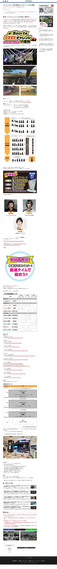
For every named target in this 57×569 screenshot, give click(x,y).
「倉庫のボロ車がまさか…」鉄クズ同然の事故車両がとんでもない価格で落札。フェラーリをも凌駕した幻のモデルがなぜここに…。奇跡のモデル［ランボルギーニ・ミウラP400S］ (17, 491)
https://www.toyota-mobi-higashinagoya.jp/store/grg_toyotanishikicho (23, 355)
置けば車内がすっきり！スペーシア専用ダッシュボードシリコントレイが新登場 (15, 520)
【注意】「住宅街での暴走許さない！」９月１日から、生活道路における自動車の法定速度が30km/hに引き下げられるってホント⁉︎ (46, 35)
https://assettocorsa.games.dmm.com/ (22, 107)
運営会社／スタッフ (31, 560)
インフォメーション (37, 560)
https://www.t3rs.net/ (27, 102)
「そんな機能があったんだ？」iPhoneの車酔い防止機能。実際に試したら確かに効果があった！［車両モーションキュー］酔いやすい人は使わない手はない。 (46, 45)
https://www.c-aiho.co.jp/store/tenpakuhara (14, 343)
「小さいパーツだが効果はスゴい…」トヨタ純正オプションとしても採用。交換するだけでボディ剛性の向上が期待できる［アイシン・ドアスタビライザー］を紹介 (17, 497)
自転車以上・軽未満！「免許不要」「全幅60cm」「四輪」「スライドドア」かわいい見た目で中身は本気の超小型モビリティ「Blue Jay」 (17, 502)
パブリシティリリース (7, 9)
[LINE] (31, 529)
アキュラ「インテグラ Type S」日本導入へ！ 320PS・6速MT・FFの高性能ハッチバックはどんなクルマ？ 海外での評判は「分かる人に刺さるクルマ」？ (46, 40)
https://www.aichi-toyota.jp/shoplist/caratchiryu (18, 373)
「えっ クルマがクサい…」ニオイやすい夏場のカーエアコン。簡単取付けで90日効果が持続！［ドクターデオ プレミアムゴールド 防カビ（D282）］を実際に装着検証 (46, 50)
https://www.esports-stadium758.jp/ (16, 431)
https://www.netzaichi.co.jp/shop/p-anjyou (15, 369)
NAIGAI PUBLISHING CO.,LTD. (28, 562)
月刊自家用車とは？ (15, 560)
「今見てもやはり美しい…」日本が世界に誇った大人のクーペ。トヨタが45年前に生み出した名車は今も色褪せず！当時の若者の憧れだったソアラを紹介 (17, 507)
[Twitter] (20, 529)
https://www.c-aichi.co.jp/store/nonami (12, 346)
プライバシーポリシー (25, 560)
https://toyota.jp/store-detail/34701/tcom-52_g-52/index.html (17, 359)
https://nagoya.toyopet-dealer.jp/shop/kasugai (15, 337)
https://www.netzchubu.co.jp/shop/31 (14, 377)
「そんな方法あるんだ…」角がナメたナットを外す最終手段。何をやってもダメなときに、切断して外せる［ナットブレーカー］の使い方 (17, 486)
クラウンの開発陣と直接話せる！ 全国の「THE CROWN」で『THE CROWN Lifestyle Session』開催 (46, 31)
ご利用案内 (19, 560)
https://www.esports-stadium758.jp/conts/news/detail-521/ (14, 241)
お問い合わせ (43, 560)
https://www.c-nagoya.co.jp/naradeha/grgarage (20, 350)
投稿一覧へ (26, 547)
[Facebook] (9, 529)
